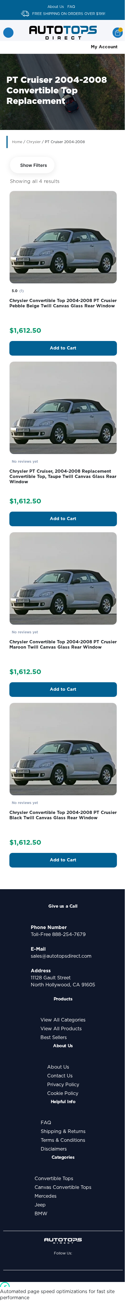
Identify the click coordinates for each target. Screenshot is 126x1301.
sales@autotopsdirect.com (61, 956)
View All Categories (63, 1020)
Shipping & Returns (63, 1131)
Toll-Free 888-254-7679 (58, 934)
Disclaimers (54, 1149)
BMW (41, 1213)
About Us (55, 6)
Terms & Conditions (63, 1140)
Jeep (40, 1205)
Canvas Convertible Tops (63, 1187)
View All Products (61, 1028)
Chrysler (33, 142)
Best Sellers (53, 1037)
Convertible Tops (54, 1178)
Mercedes (46, 1196)
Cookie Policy (62, 1093)
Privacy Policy (63, 1084)
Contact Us (60, 1076)
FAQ (71, 6)
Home (17, 142)
